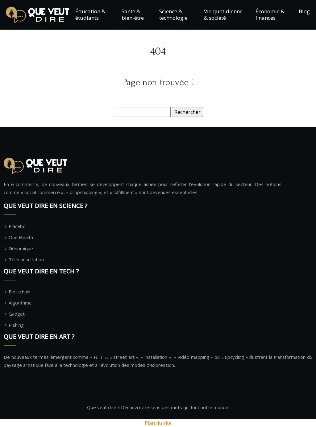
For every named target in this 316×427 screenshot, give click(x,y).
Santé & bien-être (133, 14)
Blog (304, 11)
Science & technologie (173, 14)
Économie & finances (270, 14)
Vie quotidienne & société (223, 14)
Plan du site (158, 423)
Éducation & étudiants (90, 14)
